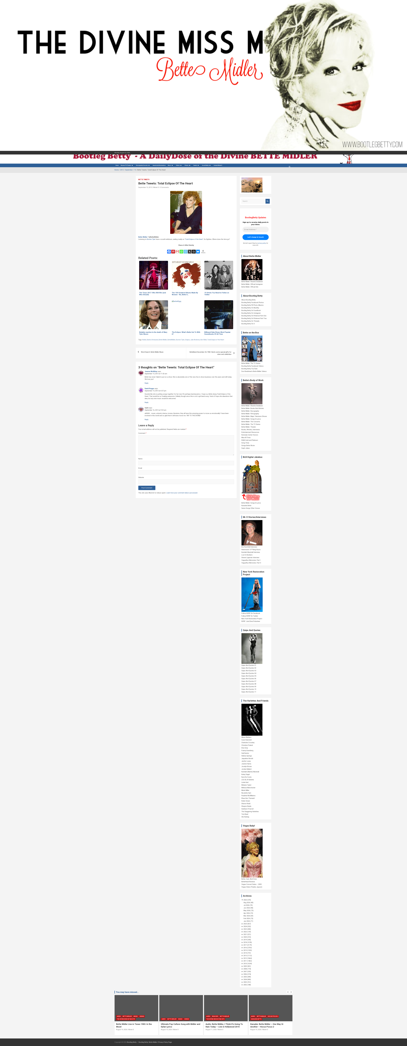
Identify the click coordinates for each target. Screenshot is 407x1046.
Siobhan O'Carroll (247, 809)
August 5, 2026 (211, 1029)
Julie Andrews (195, 340)
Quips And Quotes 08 (248, 684)
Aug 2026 (247, 903)
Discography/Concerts (142, 165)
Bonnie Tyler (151, 239)
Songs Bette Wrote (248, 445)
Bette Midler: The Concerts (250, 422)
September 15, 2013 (145, 187)
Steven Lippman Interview (250, 557)
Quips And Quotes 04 (248, 673)
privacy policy (262, 243)
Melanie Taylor (246, 785)
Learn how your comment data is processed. (182, 493)
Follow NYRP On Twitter (249, 616)
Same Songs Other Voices (250, 508)
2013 (245, 956)
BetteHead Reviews (248, 882)
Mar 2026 (247, 916)
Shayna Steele (246, 806)
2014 (245, 953)
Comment (142, 433)
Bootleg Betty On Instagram (251, 313)
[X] (190, 250)
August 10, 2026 (166, 1029)
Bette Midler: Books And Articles (252, 408)
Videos (178, 165)
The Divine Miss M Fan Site (126, 1019)
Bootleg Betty (132, 1042)
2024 (245, 926)
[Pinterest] (173, 250)
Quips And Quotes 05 (248, 676)
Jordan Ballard (246, 769)
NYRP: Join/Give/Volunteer (250, 621)
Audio (119, 1016)
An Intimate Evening (213, 1019)
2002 (245, 985)
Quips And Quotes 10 (248, 689)
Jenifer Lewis (246, 761)
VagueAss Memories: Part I (251, 560)
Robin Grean (245, 801)
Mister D (156, 187)
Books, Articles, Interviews (250, 430)
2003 (245, 982)
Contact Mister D (218, 165)
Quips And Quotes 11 (248, 692)
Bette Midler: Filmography (250, 414)
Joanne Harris (246, 764)
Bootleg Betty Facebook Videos (252, 366)
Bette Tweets (143, 179)
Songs (276, 1016)
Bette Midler (143, 237)
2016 (245, 948)
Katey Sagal (245, 774)
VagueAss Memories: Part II (251, 563)
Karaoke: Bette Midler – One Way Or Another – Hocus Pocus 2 (177, 1025)
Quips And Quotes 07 (248, 681)
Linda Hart (245, 782)
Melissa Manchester (248, 788)
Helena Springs (246, 756)
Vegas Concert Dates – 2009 (251, 884)
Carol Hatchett (246, 740)
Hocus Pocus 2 (183, 1016)
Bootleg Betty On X (248, 324)
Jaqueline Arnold (247, 758)
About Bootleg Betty (248, 300)
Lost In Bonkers (246, 555)
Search (268, 201)
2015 (245, 950)
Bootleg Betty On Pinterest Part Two (254, 318)
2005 (245, 977)
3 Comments (164, 187)
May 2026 (247, 910)
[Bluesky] (198, 250)
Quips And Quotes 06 (248, 679)
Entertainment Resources (250, 432)
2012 (245, 958)
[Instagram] (185, 250)
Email (140, 468)
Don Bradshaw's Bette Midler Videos (254, 371)
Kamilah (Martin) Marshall (250, 772)
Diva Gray (244, 748)
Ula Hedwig (245, 817)
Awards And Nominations (159, 165)
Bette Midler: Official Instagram (252, 284)
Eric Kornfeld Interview (249, 547)
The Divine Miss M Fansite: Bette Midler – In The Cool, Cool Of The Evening (269, 1025)
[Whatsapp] (181, 250)
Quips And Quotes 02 (248, 668)
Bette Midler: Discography (250, 411)
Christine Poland (247, 745)
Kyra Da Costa (246, 777)
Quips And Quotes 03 (248, 671)
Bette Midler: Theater (248, 427)
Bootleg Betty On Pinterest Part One (253, 316)
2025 (245, 924)
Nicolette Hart (246, 793)
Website (141, 477)
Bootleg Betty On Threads (250, 321)
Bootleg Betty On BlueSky (250, 308)
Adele (144, 340)
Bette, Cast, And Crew (249, 879)
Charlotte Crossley (247, 743)
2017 (245, 945)
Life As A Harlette (247, 780)
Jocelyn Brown (246, 766)
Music (169, 165)
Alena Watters (246, 737)
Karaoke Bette (246, 506)
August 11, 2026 (121, 1029)
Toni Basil (244, 814)
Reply (146, 383)
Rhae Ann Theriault (248, 798)
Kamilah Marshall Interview (250, 552)
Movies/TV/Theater (126, 165)
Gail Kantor (245, 753)
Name (140, 459)
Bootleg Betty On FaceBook (251, 310)
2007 (245, 971)
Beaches (126, 1016)
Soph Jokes (245, 448)
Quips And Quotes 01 (248, 665)
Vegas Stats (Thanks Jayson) (251, 887)
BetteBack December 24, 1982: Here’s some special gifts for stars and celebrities (210, 353)
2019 (245, 940)
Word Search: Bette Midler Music (152, 352)
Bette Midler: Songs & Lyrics (251, 419)
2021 (245, 934)
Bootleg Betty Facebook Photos (252, 302)
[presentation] (287, 992)
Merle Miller (245, 790)
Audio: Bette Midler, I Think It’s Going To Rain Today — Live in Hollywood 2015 (134, 1025)
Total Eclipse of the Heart (194, 239)
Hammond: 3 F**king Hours (251, 550)
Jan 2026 (247, 921)
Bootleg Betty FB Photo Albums (252, 305)
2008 (245, 969)
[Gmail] (177, 250)
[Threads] (194, 250)
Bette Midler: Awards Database (252, 282)
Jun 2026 (247, 908)
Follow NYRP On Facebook (250, 613)
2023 (245, 929)
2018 (245, 942)
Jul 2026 (246, 905)
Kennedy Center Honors (249, 435)
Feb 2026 (247, 918)
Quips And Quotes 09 (248, 687)
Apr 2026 (247, 913)
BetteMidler (171, 340)
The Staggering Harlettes (250, 811)
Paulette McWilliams (248, 796)
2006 (245, 974)
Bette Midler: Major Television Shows (254, 416)
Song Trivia (245, 443)
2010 (245, 964)
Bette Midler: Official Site (249, 287)
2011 (245, 961)
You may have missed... (127, 992)
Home (117, 165)
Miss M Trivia (245, 437)
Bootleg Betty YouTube (249, 369)
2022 (245, 932)
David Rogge (149, 388)
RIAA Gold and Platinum (249, 440)
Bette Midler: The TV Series (250, 363)
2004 (245, 979)
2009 (245, 966)
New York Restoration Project (251, 619)
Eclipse (187, 340)
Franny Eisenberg (247, 750)
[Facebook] (169, 250)
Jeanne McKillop (151, 371)
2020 (245, 937)
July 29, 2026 (254, 1029)
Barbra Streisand (152, 340)
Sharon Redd (245, 804)
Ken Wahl (204, 340)
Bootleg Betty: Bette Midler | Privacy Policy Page (155, 1042)
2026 (245, 900)
